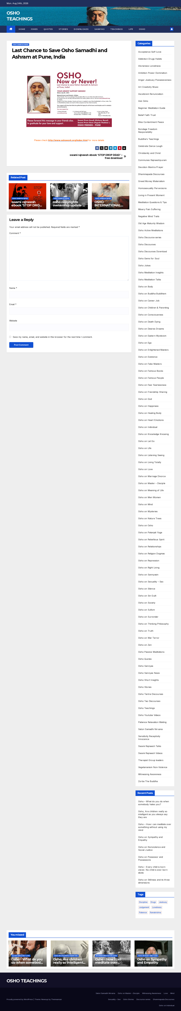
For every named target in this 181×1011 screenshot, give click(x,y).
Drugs (153, 902)
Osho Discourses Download (152, 251)
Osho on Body (145, 286)
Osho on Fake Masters (150, 364)
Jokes (34, 29)
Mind (172, 993)
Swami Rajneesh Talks (149, 746)
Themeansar (56, 999)
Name (13, 288)
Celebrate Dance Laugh (150, 146)
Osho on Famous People (151, 378)
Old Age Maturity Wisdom (151, 223)
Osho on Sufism (146, 609)
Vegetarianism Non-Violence (152, 767)
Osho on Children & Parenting (153, 307)
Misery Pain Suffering (149, 209)
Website (13, 320)
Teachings (116, 29)
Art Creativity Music (148, 87)
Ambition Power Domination (152, 73)
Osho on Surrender (148, 616)
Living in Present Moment (151, 195)
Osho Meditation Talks (149, 279)
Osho (142, 29)
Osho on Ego (145, 342)
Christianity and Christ (149, 153)
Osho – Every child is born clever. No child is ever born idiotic (152, 870)
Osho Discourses (147, 244)
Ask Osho (143, 101)
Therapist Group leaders (151, 760)
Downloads (81, 29)
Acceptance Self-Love (149, 52)
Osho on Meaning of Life (151, 490)
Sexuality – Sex (114, 999)
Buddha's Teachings (148, 139)
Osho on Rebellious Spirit (151, 539)
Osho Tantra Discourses (150, 694)
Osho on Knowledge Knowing (153, 434)
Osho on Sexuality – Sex (151, 581)
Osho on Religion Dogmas (151, 553)
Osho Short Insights (148, 680)
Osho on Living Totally (149, 462)
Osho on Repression (148, 560)
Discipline (143, 902)
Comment (15, 233)
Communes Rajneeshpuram (152, 160)
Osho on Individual (147, 427)
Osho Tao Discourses (149, 701)
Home (21, 29)
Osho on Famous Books (150, 371)
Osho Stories (144, 687)
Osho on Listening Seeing (151, 455)
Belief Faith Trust (147, 115)
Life (131, 29)
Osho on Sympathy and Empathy (152, 960)
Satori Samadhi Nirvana (150, 729)
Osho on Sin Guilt (147, 595)
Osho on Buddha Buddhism (152, 293)
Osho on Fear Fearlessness (152, 385)
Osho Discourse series (149, 237)
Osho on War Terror (148, 638)
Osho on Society (146, 602)
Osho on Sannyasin (148, 574)
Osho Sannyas (145, 666)
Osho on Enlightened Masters (153, 349)
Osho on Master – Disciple (151, 483)
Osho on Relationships (149, 546)
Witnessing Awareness (149, 774)
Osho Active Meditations (150, 230)
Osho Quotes (145, 659)
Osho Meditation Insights (151, 272)
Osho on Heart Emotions (151, 420)
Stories (63, 29)
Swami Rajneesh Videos (150, 753)
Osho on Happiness (148, 406)
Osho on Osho (145, 525)
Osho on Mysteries (148, 511)
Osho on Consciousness (150, 314)
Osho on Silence (146, 588)
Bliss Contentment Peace (151, 122)
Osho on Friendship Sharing (152, 392)
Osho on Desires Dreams (151, 328)
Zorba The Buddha (148, 781)
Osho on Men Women (149, 497)
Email (12, 304)
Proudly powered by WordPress (20, 999)
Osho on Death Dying (149, 321)
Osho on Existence (147, 357)
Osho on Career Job (149, 300)
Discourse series (143, 999)
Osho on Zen (145, 645)
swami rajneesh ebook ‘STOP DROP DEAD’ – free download (96, 156)
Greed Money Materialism (151, 181)
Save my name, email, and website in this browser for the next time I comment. (52, 337)
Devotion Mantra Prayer (150, 167)
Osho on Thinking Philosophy (153, 623)
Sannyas (99, 29)
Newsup (44, 999)
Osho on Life (144, 448)
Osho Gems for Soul (148, 258)
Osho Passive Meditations (151, 652)
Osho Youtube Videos (149, 715)
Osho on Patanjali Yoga (150, 532)
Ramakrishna (155, 912)
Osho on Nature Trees (149, 518)
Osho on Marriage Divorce (152, 476)
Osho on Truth (145, 631)
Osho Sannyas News (20, 44)
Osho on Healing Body (149, 413)
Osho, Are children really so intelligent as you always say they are (152, 814)
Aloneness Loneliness (149, 66)
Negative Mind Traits (148, 216)
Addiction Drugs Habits (150, 59)
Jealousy (163, 902)
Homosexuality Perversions (152, 188)
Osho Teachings (146, 708)
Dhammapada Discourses (151, 174)
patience (143, 912)
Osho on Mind (145, 504)
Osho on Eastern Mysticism (152, 335)
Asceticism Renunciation (150, 94)
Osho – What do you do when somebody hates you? (26, 962)
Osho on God (145, 399)
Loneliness (157, 907)
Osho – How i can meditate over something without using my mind (154, 827)
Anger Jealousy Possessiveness (154, 80)
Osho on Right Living (148, 567)
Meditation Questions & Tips (152, 202)
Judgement (144, 907)
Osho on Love (145, 469)
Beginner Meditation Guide (151, 108)
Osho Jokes (144, 265)
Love (166, 993)
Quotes (48, 29)
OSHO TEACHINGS (27, 981)
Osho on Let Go (146, 441)
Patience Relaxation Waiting (152, 722)
